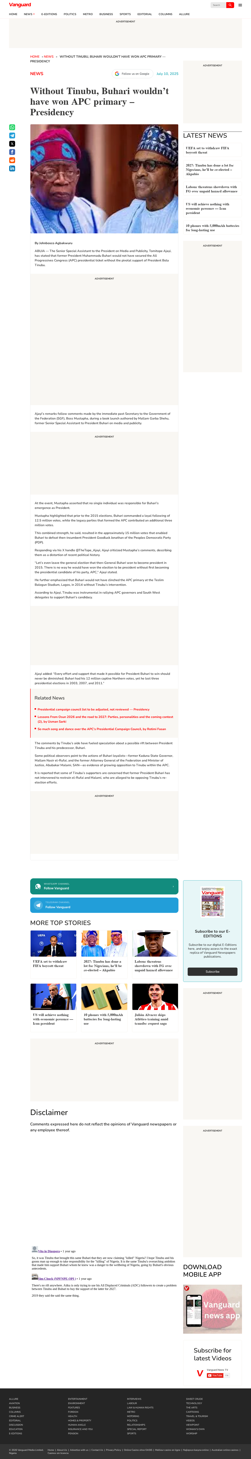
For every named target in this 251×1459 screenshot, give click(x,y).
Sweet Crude (194, 1399)
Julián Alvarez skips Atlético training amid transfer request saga (151, 1018)
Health (72, 1416)
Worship (191, 1433)
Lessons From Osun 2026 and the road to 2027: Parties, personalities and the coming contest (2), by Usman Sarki (105, 719)
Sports (125, 14)
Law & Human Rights (140, 1407)
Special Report (136, 1429)
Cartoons (192, 1412)
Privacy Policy (113, 1450)
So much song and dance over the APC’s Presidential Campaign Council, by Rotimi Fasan (102, 729)
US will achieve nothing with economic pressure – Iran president (207, 208)
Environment (76, 1403)
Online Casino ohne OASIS (138, 1450)
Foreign (73, 1412)
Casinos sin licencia (58, 1453)
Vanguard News (20, 5)
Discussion (16, 1424)
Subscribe (213, 972)
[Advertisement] (104, 340)
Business (106, 14)
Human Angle (77, 1424)
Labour (132, 1403)
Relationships (136, 1424)
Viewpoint (192, 1424)
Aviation (14, 1403)
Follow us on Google (135, 74)
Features (74, 1407)
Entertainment (77, 1399)
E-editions (49, 14)
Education (16, 1429)
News (28, 14)
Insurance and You (80, 1429)
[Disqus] (104, 1193)
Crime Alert (16, 1416)
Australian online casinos (225, 1450)
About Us (62, 1450)
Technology (194, 1403)
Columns (165, 14)
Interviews (134, 1399)
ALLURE (184, 14)
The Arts (191, 1407)
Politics (70, 14)
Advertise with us (79, 1450)
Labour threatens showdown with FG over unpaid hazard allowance (211, 189)
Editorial (144, 14)
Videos (190, 1420)
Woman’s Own (195, 1429)
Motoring (133, 1416)
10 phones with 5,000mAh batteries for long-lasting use (212, 227)
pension (73, 1433)
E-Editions (15, 1433)
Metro (88, 14)
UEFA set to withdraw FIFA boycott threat (207, 150)
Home (13, 14)
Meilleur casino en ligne (167, 1450)
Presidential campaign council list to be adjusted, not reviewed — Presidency (93, 709)
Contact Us (97, 1450)
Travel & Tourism (197, 1416)
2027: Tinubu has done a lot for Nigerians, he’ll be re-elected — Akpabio (210, 169)
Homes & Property (79, 1420)
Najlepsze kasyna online (196, 1450)
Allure (13, 1399)
